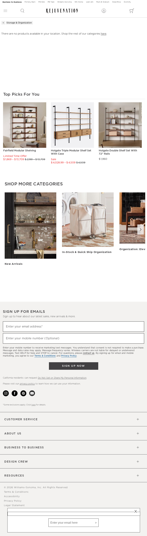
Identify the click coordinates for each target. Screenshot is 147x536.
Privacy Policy (13, 501)
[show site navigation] (5, 11)
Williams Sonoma (64, 2)
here (103, 34)
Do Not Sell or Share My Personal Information (62, 378)
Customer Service (21, 419)
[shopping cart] (132, 11)
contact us (88, 353)
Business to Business (12, 2)
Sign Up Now (73, 366)
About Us (13, 433)
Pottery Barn (30, 2)
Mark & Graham (102, 2)
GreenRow (116, 2)
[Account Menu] (104, 11)
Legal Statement (14, 505)
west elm (90, 2)
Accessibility (12, 496)
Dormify (127, 2)
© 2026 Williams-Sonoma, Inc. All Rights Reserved (36, 487)
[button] (22, 11)
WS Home (79, 2)
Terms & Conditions (16, 492)
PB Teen (51, 2)
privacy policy (27, 384)
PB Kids (41, 2)
